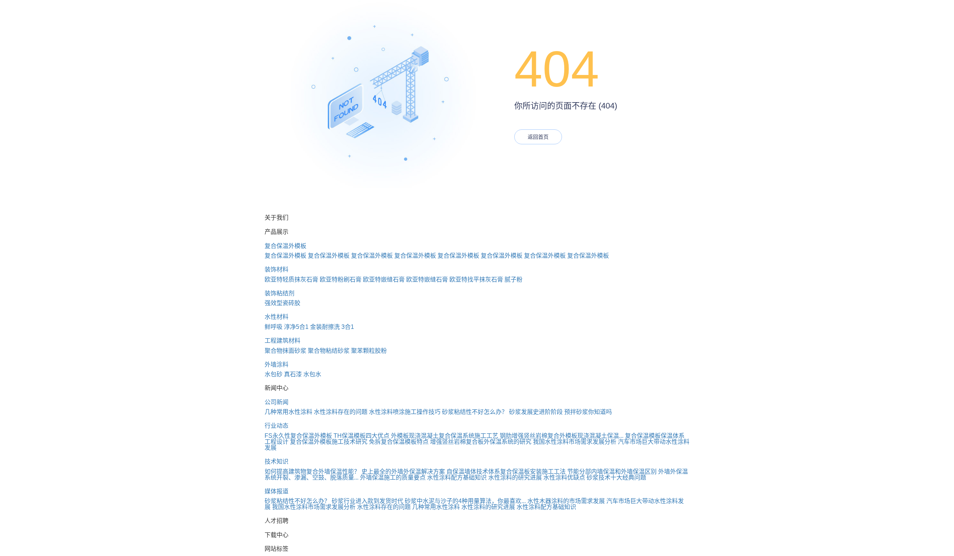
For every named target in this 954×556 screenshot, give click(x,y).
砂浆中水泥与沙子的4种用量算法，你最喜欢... (465, 501)
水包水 (312, 374)
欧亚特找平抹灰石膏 (476, 279)
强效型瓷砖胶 (282, 303)
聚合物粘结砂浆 (329, 351)
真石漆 (293, 374)
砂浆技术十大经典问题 (616, 477)
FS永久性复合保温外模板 (298, 436)
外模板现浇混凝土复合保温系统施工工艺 (444, 436)
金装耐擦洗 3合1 (332, 327)
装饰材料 (276, 269)
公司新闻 (276, 402)
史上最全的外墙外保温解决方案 (403, 471)
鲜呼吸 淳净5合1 (287, 327)
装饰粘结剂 (279, 293)
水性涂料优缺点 (564, 477)
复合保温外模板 (285, 246)
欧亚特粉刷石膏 (340, 279)
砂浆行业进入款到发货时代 (367, 501)
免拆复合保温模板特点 (399, 442)
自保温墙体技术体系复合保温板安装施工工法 (506, 471)
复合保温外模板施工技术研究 (328, 442)
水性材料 (276, 317)
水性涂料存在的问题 (340, 412)
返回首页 (538, 137)
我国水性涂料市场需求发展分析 (574, 442)
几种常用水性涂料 (288, 412)
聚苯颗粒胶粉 (369, 351)
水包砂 (273, 374)
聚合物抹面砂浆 (285, 351)
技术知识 (276, 461)
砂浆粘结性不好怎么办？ (475, 412)
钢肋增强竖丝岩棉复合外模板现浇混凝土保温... (561, 436)
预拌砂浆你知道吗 (588, 412)
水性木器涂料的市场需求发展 (566, 501)
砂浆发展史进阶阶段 (536, 412)
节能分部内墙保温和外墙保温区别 (612, 471)
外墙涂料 (276, 364)
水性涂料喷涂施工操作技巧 (404, 412)
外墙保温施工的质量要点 (393, 477)
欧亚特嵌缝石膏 (384, 279)
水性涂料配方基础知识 (457, 477)
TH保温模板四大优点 (361, 436)
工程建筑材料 (282, 340)
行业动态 (276, 426)
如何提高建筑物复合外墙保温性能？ (312, 471)
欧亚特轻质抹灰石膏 (291, 279)
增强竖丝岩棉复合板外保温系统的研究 (480, 442)
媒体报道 (276, 491)
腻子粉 (513, 279)
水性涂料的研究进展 (515, 477)
